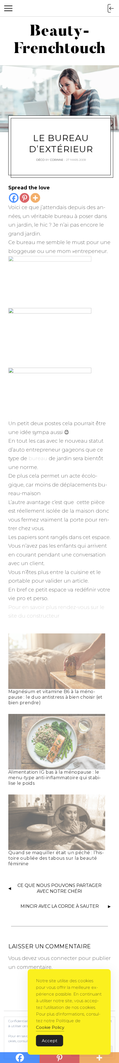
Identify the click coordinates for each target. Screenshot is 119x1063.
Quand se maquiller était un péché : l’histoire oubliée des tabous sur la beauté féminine (56, 858)
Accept (49, 1040)
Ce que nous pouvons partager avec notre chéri (59, 888)
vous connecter (57, 958)
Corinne (56, 160)
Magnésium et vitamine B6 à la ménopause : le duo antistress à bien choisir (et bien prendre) (55, 697)
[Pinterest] (24, 198)
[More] (35, 198)
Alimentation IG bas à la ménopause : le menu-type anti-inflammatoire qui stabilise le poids (54, 777)
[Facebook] (14, 198)
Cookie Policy (50, 1027)
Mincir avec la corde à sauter (59, 906)
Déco (40, 160)
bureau (38, 458)
